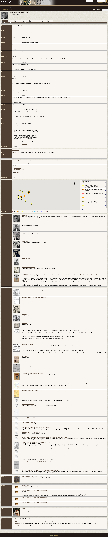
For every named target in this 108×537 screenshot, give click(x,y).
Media (96, 7)
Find (88, 7)
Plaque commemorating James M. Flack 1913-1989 (32, 476)
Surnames (105, 2)
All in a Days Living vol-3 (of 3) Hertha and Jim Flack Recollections (34, 502)
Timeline (33, 21)
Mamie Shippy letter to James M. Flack (29, 417)
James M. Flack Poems (26, 450)
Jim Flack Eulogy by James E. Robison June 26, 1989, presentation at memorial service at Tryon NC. (41, 470)
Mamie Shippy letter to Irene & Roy (28, 422)
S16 (16, 521)
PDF (25, 22)
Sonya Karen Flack (17, 168)
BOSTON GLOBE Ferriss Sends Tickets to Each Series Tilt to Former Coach (36, 442)
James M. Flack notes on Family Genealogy (30, 390)
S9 (15, 528)
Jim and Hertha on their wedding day (29, 267)
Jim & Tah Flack (25, 241)
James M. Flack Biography (27, 409)
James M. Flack (24, 305)
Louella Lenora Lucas (16, 152)
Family (39, 21)
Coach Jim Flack (25, 224)
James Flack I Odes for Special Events (29, 455)
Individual (5, 21)
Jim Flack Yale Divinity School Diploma (29, 329)
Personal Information (4, 22)
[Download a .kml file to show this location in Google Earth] (105, 182)
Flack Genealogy (25, 144)
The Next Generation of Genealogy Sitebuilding (49, 533)
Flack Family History (25, 485)
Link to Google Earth (87, 209)
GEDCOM (45, 21)
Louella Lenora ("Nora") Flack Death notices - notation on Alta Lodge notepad (36, 427)
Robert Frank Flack (18, 172)
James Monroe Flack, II (18, 171)
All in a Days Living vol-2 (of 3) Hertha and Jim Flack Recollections (34, 497)
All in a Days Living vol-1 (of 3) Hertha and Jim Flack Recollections (34, 490)
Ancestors (12, 21)
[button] (21, 198)
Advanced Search (101, 2)
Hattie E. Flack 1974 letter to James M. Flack (30, 399)
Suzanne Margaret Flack (19, 169)
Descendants (19, 21)
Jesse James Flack (15, 150)
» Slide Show (3, 217)
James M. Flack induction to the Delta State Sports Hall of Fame (34, 297)
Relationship (26, 21)
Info (103, 7)
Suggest (51, 21)
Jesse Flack (56, 535)
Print (95, 9)
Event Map (19, 22)
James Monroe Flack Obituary (27, 344)
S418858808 (17, 525)
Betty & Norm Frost (25, 232)
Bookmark (100, 9)
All (23, 22)
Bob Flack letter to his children (28, 404)
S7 (15, 518)
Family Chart (30, 157)
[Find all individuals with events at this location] (26, 32)
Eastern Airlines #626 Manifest (28, 364)
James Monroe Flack (26, 215)
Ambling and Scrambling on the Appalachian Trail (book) (33, 373)
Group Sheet (24, 157)
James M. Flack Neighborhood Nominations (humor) (32, 432)
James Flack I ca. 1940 (26, 258)
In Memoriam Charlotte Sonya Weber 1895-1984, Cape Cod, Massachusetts (36, 461)
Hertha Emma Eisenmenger (17, 160)
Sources (15, 22)
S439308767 (17, 523)
